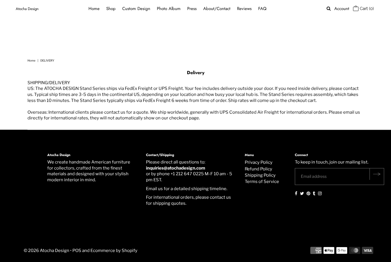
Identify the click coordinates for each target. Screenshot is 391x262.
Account (341, 9)
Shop (111, 8)
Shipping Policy (260, 175)
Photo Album (169, 8)
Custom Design (136, 8)
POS (76, 250)
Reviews (244, 8)
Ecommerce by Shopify (113, 250)
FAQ (262, 8)
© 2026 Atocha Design (46, 250)
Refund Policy (258, 169)
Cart (366, 8)
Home (94, 8)
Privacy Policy (258, 162)
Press (192, 8)
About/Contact (216, 8)
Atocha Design (27, 8)
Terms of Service (262, 181)
